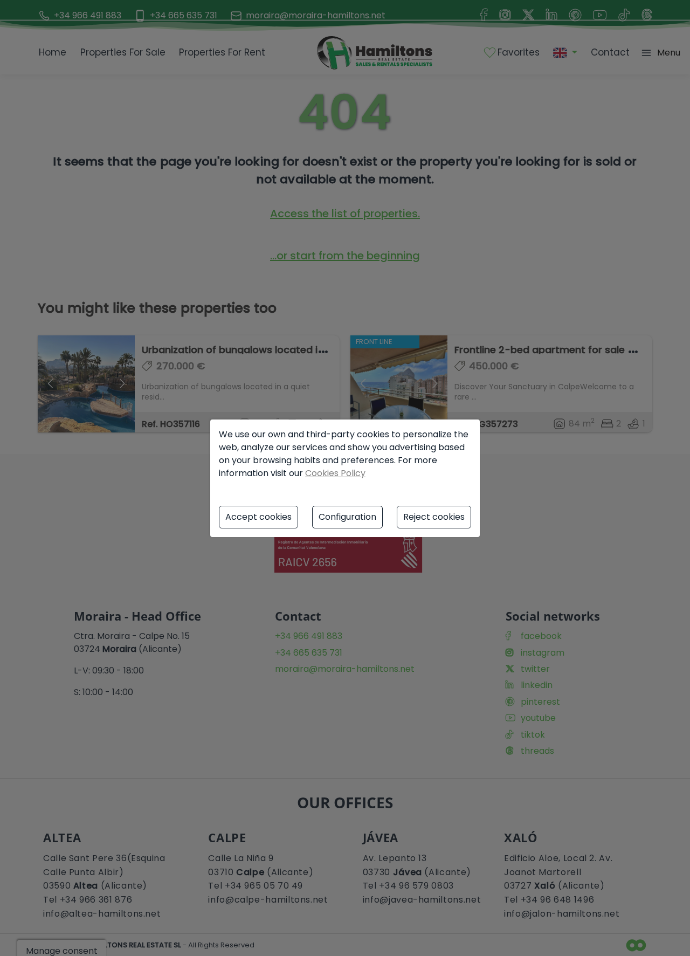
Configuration (347, 517)
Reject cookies (434, 517)
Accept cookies (258, 517)
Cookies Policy (335, 473)
